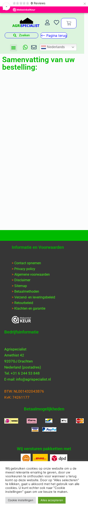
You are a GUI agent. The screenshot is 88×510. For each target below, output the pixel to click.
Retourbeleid (23, 303)
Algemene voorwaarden (32, 274)
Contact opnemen (27, 263)
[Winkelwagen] (68, 23)
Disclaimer (22, 280)
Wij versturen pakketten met (44, 448)
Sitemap (20, 286)
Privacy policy (24, 269)
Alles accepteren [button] (52, 500)
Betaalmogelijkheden (44, 409)
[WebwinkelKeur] (21, 319)
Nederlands (55, 47)
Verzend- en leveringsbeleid (34, 297)
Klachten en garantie (29, 308)
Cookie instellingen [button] (20, 500)
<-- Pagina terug (54, 35)
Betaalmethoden (26, 291)
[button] (13, 47)
